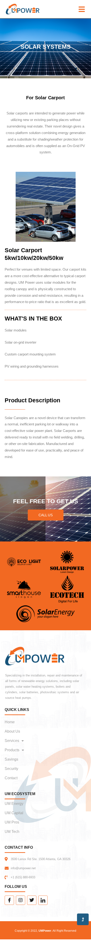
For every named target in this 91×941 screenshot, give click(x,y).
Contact (11, 778)
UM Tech (12, 832)
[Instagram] (20, 900)
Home (10, 722)
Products (12, 750)
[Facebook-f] (9, 900)
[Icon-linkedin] (43, 900)
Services (12, 741)
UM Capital (14, 813)
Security (11, 769)
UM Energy (14, 804)
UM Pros (12, 822)
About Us (12, 731)
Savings (11, 759)
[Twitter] (31, 900)
